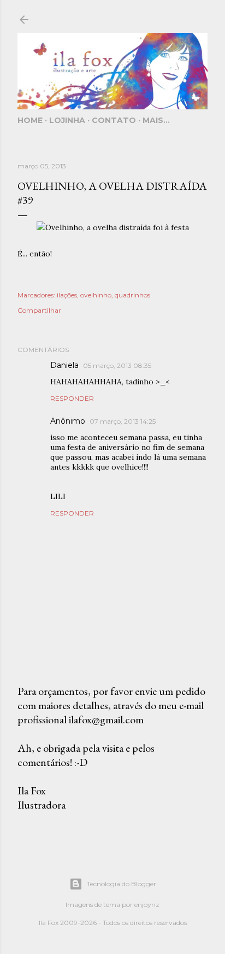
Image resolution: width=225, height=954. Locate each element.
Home (30, 120)
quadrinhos (132, 295)
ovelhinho (95, 295)
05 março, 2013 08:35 (117, 365)
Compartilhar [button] (39, 310)
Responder (72, 398)
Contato (114, 120)
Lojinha (67, 120)
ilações (67, 295)
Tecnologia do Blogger (121, 884)
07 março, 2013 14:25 (123, 421)
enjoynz (146, 904)
